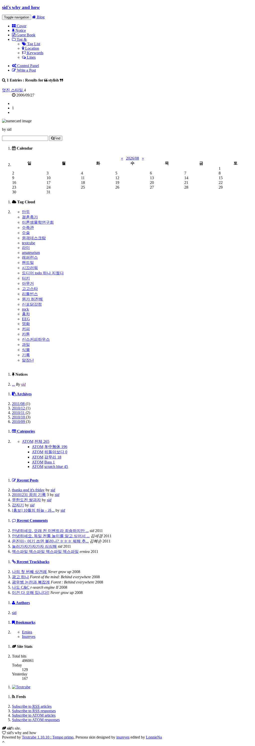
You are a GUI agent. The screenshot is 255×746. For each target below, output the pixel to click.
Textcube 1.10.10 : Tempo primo (47, 737)
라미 (26, 248)
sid (23, 384)
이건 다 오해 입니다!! (30, 592)
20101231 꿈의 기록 (29, 495)
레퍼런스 (30, 257)
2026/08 (132, 158)
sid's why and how (21, 7)
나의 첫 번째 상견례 (29, 572)
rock (25, 309)
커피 (26, 329)
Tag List (33, 44)
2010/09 (19, 421)
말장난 (28, 360)
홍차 (26, 314)
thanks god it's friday (28, 490)
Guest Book (25, 35)
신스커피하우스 (36, 339)
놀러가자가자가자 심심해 (34, 546)
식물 (26, 350)
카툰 (26, 334)
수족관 (28, 227)
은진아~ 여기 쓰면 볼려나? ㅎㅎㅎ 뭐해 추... (50, 541)
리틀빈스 (30, 294)
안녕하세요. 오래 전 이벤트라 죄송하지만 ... (50, 531)
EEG (26, 319)
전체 (41, 441)
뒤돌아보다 (55, 452)
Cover (21, 26)
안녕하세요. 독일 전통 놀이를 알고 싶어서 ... (51, 536)
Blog (40, 17)
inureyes (122, 737)
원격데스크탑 (34, 238)
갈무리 (52, 457)
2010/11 (19, 413)
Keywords (34, 53)
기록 (26, 355)
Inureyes (28, 636)
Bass (49, 462)
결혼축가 (30, 217)
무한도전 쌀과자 (26, 500)
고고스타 (30, 289)
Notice (20, 30)
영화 (26, 324)
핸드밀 (28, 262)
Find (57, 138)
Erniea (27, 632)
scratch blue (56, 466)
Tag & (21, 39)
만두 (26, 212)
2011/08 (19, 404)
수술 (26, 233)
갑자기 (18, 505)
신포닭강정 (32, 304)
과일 (26, 344)
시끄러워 (30, 268)
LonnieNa (154, 737)
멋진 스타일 (13, 90)
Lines (31, 57)
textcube (28, 243)
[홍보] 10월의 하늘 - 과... (33, 510)
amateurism (31, 252)
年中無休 (55, 447)
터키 (26, 278)
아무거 (28, 283)
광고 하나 (20, 577)
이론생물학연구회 (38, 222)
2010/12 (19, 408)
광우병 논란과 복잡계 (31, 582)
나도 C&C (20, 587)
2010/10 (19, 417)
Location (31, 48)
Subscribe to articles (32, 706)
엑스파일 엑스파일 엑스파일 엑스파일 (45, 551)
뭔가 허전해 (32, 299)
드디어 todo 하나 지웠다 (43, 273)
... (13, 384)
